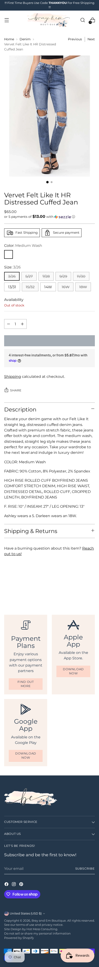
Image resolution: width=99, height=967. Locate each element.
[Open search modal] (82, 20)
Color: (23, 245)
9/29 (63, 276)
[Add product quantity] (22, 324)
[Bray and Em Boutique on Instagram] (14, 885)
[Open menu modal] (6, 20)
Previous (75, 39)
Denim (25, 39)
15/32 (30, 287)
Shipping (12, 376)
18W (83, 287)
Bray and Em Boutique (49, 920)
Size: (12, 267)
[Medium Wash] (8, 254)
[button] (49, 216)
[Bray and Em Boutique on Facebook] (7, 885)
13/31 (12, 287)
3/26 (12, 276)
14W (48, 287)
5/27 (29, 276)
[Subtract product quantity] (8, 324)
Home (9, 39)
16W (66, 287)
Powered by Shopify (19, 938)
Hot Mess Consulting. (42, 929)
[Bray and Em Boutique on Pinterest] (21, 885)
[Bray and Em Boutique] (49, 20)
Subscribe (85, 868)
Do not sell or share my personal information (37, 933)
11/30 (81, 276)
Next (91, 39)
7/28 (46, 276)
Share (15, 390)
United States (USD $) (26, 913)
